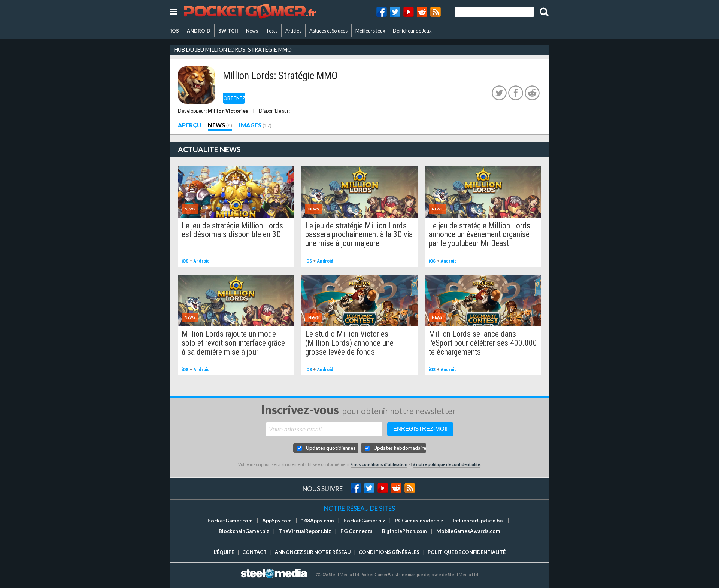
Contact (254, 552)
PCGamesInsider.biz (419, 521)
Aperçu (189, 125)
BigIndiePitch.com (404, 531)
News (252, 31)
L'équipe (224, 552)
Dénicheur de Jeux (412, 31)
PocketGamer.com (230, 521)
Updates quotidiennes (330, 448)
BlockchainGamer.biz (244, 531)
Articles (293, 31)
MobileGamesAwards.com (468, 531)
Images (250, 125)
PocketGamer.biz (364, 521)
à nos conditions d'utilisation (379, 464)
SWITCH (228, 31)
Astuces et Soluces (328, 31)
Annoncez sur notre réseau (313, 552)
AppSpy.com (277, 521)
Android (201, 261)
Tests (271, 31)
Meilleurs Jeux (370, 31)
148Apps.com (317, 521)
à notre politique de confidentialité (446, 464)
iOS (174, 31)
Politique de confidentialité (467, 552)
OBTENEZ (234, 98)
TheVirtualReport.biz (305, 531)
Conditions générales (389, 552)
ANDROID (198, 31)
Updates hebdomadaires (400, 448)
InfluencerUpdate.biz (478, 521)
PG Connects (356, 531)
